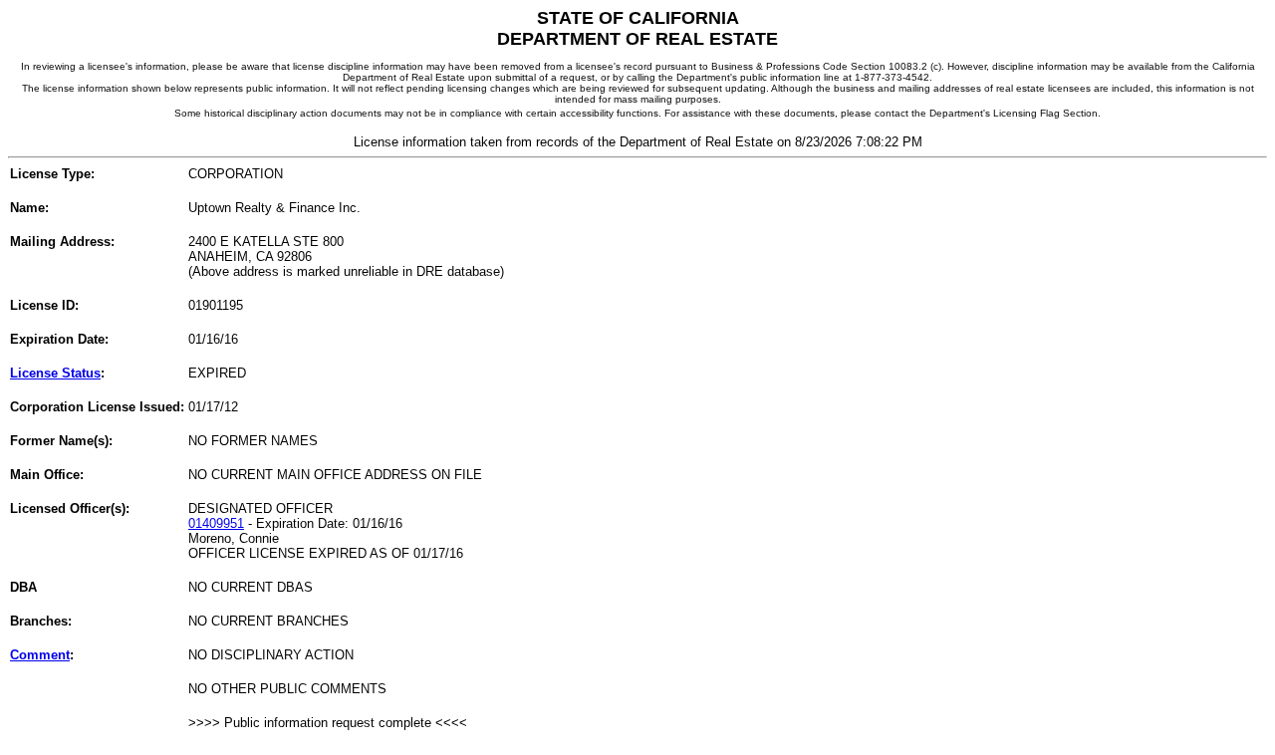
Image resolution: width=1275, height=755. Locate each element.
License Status (55, 373)
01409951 (216, 523)
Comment (40, 654)
